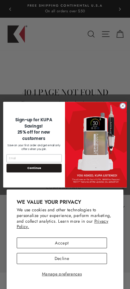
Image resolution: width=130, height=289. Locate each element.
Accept (61, 243)
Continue (34, 168)
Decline (62, 258)
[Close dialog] (123, 106)
